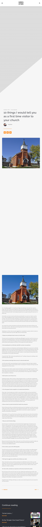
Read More (4, 515)
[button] (39, 3)
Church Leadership (14, 109)
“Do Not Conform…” (7, 513)
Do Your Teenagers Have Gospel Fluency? (13, 520)
